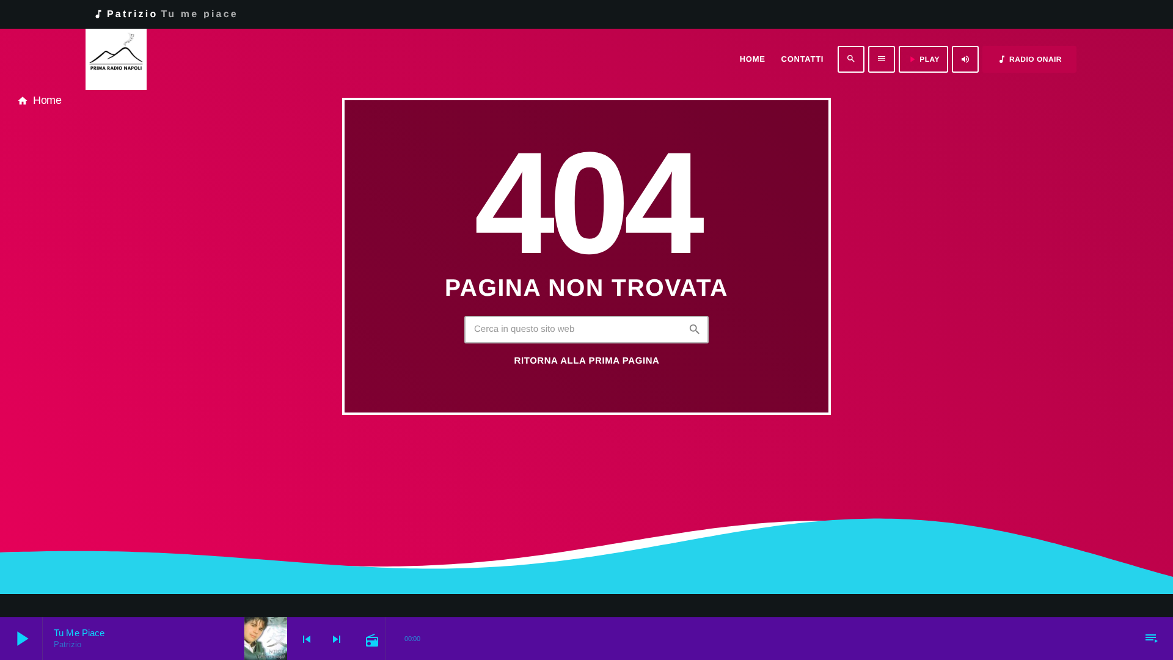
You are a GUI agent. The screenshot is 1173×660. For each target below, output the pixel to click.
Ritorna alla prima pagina (587, 361)
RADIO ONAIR (1029, 59)
